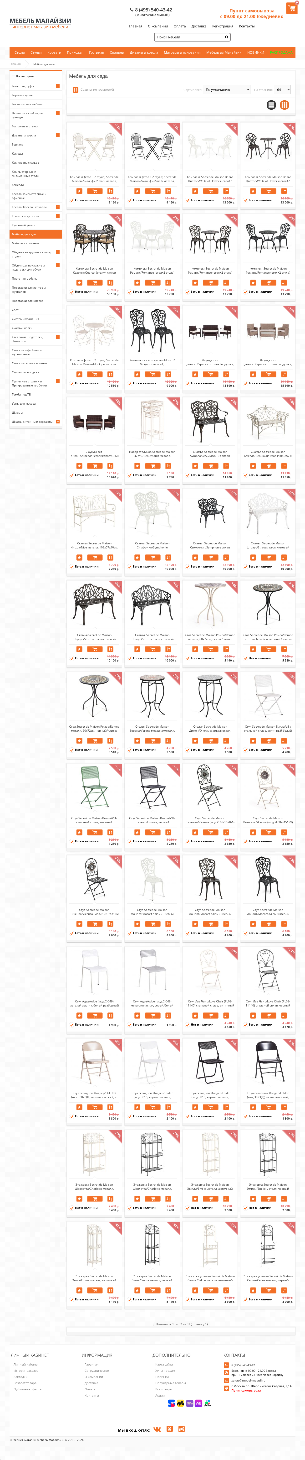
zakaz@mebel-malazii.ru (248, 1380)
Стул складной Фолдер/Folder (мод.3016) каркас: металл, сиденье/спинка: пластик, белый (152, 1095)
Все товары (163, 1389)
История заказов (26, 1370)
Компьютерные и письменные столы (25, 174)
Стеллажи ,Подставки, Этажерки (27, 339)
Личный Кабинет (26, 1364)
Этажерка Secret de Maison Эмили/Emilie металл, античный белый (210, 1186)
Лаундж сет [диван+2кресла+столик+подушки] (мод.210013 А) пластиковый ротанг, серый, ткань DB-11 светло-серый (268, 362)
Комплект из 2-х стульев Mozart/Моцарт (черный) (152, 362)
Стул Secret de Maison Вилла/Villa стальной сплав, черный (152, 820)
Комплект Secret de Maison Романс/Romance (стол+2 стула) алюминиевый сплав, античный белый (152, 270)
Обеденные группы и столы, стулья (31, 254)
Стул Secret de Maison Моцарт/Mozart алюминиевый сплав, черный (268, 911)
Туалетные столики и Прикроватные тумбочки (29, 383)
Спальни (117, 52)
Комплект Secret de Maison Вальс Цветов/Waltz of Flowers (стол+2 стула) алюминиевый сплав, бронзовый (268, 178)
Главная (135, 26)
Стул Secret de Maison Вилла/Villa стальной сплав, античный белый (268, 728)
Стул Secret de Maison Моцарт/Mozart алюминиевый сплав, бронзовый (210, 911)
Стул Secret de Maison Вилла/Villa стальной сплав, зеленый (94, 820)
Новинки (162, 1377)
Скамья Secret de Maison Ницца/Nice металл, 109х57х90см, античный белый (94, 545)
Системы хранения (25, 319)
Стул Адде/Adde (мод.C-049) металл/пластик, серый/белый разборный (152, 1003)
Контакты (247, 26)
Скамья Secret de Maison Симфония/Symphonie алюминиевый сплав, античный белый (152, 545)
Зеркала (17, 144)
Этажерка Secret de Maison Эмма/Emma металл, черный (152, 1278)
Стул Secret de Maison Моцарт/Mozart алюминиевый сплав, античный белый (152, 911)
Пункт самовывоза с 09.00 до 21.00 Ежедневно (252, 13)
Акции (160, 1395)
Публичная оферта (27, 1389)
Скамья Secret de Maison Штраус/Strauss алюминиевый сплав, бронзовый (94, 637)
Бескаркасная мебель (27, 104)
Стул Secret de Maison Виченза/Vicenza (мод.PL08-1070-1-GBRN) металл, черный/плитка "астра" (210, 820)
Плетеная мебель (24, 278)
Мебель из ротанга (25, 243)
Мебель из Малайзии (224, 52)
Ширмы (17, 413)
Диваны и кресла (144, 52)
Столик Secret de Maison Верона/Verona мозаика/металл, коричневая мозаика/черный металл (152, 728)
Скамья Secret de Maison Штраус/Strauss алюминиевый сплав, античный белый (268, 545)
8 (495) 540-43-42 (153, 9)
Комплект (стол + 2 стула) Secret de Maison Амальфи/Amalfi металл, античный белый (94, 178)
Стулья (36, 52)
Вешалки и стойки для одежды (28, 115)
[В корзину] (95, 191)
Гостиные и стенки (25, 126)
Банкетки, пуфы (23, 86)
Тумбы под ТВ (21, 394)
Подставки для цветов (27, 301)
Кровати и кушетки (25, 216)
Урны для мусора (24, 404)
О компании (158, 26)
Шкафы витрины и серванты (32, 422)
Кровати (54, 52)
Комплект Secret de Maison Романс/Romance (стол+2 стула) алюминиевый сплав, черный (268, 270)
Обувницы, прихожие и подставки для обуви (28, 267)
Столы (20, 52)
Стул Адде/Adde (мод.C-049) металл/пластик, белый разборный (94, 1003)
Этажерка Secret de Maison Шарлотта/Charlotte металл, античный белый (94, 1186)
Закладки (20, 1377)
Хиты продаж (165, 1370)
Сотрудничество (97, 1370)
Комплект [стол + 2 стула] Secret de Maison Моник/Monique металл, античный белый (94, 362)
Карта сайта (164, 1364)
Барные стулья (22, 95)
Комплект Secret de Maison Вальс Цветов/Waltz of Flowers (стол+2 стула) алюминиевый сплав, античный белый (210, 178)
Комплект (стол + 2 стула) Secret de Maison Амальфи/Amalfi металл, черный (152, 178)
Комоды (17, 153)
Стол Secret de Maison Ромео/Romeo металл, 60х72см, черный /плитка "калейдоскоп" (268, 637)
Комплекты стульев (25, 163)
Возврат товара (25, 1383)
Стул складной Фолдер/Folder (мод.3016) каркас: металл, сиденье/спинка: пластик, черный (210, 1095)
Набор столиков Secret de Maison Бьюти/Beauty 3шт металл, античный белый (152, 453)
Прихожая (75, 52)
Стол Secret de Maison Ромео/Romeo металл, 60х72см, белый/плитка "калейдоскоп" (210, 637)
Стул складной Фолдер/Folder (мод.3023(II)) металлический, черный (268, 1095)
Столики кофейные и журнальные (27, 352)
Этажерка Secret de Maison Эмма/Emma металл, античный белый (94, 1278)
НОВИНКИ (255, 52)
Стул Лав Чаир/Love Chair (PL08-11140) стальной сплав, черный (268, 1003)
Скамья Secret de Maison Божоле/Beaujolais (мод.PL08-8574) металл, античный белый (268, 453)
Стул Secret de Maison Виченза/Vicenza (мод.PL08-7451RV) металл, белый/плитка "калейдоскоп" (268, 820)
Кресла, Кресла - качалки (29, 207)
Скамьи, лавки (22, 328)
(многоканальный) (152, 14)
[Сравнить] (110, 191)
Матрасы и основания (182, 52)
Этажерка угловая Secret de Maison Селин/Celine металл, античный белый (210, 1278)
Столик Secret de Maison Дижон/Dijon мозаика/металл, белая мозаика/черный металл (210, 728)
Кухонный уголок (24, 225)
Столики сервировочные (29, 363)
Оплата (180, 26)
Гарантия (91, 1364)
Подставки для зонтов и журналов (29, 290)
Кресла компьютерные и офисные (29, 196)
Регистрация (222, 26)
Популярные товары (170, 1383)
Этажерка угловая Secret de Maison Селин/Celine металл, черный (268, 1278)
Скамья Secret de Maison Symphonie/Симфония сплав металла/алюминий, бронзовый (210, 453)
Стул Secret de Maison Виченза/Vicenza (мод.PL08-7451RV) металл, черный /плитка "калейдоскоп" (94, 911)
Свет (15, 310)
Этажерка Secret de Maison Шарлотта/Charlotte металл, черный (152, 1186)
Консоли (18, 185)
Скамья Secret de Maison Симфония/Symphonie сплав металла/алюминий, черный (210, 545)
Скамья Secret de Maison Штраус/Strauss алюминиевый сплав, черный (152, 637)
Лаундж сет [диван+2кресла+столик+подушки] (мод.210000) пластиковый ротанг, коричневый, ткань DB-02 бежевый (210, 362)
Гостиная (96, 52)
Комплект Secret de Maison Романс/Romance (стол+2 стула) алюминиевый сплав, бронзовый (210, 270)
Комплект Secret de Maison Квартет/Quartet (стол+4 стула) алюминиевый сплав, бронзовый (94, 270)
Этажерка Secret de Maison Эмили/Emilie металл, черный (268, 1186)
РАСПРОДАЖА (281, 52)
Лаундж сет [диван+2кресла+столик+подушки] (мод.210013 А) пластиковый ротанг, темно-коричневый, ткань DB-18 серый (94, 453)
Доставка (199, 26)
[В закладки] (79, 191)
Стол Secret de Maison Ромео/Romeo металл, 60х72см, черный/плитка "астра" (94, 728)
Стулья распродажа (25, 372)
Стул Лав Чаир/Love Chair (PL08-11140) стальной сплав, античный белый (210, 1003)
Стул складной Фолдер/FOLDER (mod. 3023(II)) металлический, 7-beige (94, 1095)
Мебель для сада (24, 234)
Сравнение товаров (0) (97, 89)
